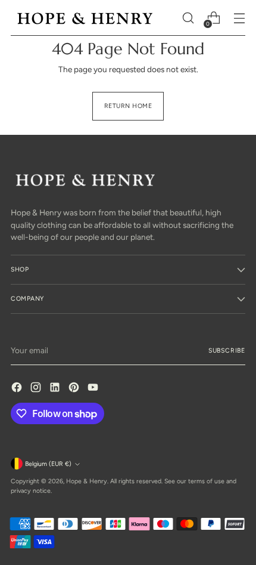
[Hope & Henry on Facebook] (18, 388)
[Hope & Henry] (85, 18)
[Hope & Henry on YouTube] (94, 388)
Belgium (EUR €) (48, 464)
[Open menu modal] (239, 18)
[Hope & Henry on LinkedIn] (56, 388)
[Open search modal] (188, 18)
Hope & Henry (86, 481)
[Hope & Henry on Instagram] (37, 388)
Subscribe (226, 350)
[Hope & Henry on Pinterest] (75, 388)
